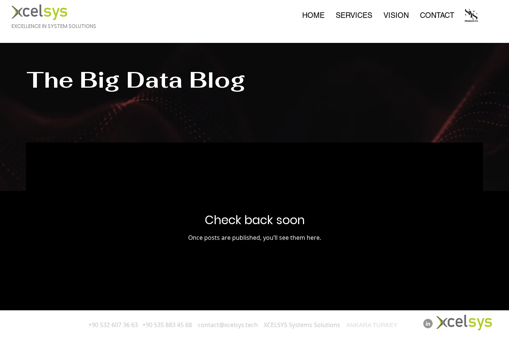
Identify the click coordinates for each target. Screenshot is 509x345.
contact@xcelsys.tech (228, 325)
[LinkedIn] (428, 323)
